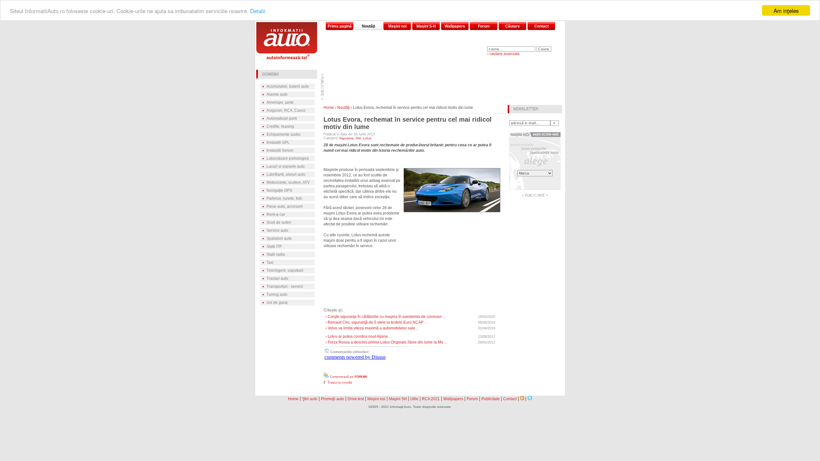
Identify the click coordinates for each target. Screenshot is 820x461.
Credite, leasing (280, 126)
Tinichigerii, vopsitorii (284, 270)
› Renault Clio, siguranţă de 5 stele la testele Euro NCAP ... (376, 322)
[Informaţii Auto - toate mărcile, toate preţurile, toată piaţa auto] (286, 57)
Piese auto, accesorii (284, 206)
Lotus (367, 138)
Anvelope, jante (280, 102)
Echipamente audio (283, 134)
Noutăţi (368, 26)
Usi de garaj (277, 302)
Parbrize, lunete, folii (284, 198)
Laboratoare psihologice (287, 158)
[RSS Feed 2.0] (522, 398)
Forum (484, 26)
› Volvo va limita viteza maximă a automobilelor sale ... (372, 328)
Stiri (358, 138)
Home (329, 107)
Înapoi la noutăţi (340, 382)
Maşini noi (397, 26)
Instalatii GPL (278, 142)
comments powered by (355, 357)
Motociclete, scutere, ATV (288, 182)
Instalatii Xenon (279, 150)
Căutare (512, 26)
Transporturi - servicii (284, 286)
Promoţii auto (332, 399)
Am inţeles (786, 10)
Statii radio (275, 254)
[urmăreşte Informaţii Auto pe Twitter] (530, 398)
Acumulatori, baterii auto (287, 86)
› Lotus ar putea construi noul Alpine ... (358, 336)
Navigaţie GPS (279, 190)
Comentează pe (348, 376)
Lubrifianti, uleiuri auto (285, 174)
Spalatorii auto (279, 238)
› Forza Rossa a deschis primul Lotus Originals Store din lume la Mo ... (386, 342)
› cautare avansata (503, 54)
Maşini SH (398, 399)
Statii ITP (274, 246)
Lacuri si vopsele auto (285, 166)
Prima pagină (340, 26)
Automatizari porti (281, 118)
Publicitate (490, 399)
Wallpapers (455, 26)
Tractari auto (277, 278)
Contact (541, 26)
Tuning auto (276, 294)
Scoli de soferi (278, 222)
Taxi (270, 262)
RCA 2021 (431, 399)
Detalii (257, 11)
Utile (414, 399)
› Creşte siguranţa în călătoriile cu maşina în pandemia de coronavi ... (385, 316)
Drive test (356, 399)
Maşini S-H (426, 26)
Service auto (277, 230)
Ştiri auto (309, 399)
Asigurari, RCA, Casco (286, 110)
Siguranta (346, 138)
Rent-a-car (275, 214)
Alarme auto (277, 94)
